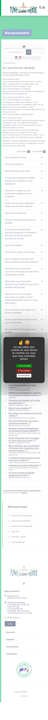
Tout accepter (25, 366)
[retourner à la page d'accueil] (23, 7)
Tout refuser (24, 371)
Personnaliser (24, 376)
